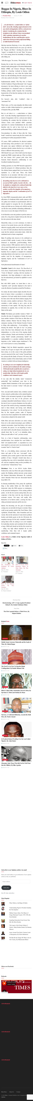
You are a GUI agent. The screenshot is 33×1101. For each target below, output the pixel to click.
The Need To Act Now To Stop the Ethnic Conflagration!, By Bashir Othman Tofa (13, 667)
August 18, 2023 (5, 743)
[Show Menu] (2, 2)
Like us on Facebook (7, 966)
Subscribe (6, 888)
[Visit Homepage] (15, 3)
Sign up (30, 2)
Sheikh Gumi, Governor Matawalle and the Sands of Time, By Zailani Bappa (16, 643)
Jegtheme (3, 1097)
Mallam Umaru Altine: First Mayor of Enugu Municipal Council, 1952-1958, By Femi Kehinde (19, 915)
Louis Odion (5, 537)
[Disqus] (16, 796)
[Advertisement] (16, 952)
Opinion (5, 638)
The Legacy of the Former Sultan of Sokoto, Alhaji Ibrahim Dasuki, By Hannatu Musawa (20, 927)
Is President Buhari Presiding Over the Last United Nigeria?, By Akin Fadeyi (15, 740)
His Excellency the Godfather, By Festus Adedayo (7, 566)
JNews (6, 1095)
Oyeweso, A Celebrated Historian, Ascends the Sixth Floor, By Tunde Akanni (16, 716)
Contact (18, 1092)
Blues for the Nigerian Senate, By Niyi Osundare (7, 585)
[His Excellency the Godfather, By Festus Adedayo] (7, 560)
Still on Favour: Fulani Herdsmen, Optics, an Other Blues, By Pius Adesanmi (22, 567)
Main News (4, 1092)
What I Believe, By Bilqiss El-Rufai (18, 903)
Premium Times (7, 15)
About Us (11, 1092)
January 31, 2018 (18, 15)
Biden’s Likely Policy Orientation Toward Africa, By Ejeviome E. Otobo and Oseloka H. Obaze (16, 691)
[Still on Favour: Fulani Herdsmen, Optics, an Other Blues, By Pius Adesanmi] (22, 560)
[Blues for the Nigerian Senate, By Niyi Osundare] (7, 579)
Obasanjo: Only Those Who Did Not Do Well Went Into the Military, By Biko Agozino (15, 764)
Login (25, 2)
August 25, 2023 (5, 646)
